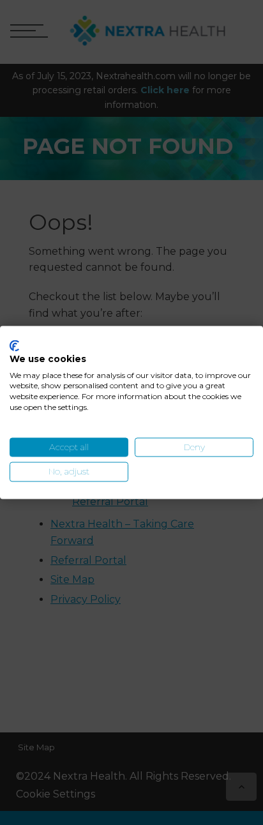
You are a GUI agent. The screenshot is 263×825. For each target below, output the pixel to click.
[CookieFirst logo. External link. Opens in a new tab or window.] (14, 345)
